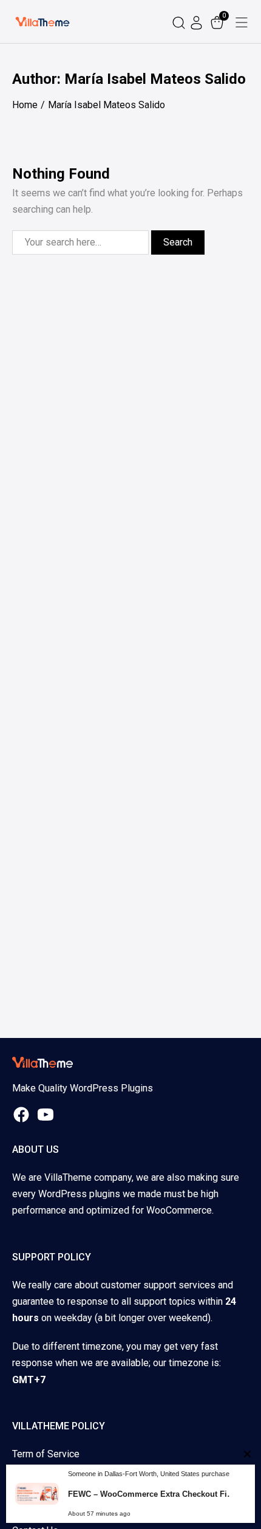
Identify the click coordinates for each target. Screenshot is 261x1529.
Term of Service (46, 1454)
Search (177, 242)
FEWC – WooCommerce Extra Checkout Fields (153, 1494)
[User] (198, 21)
